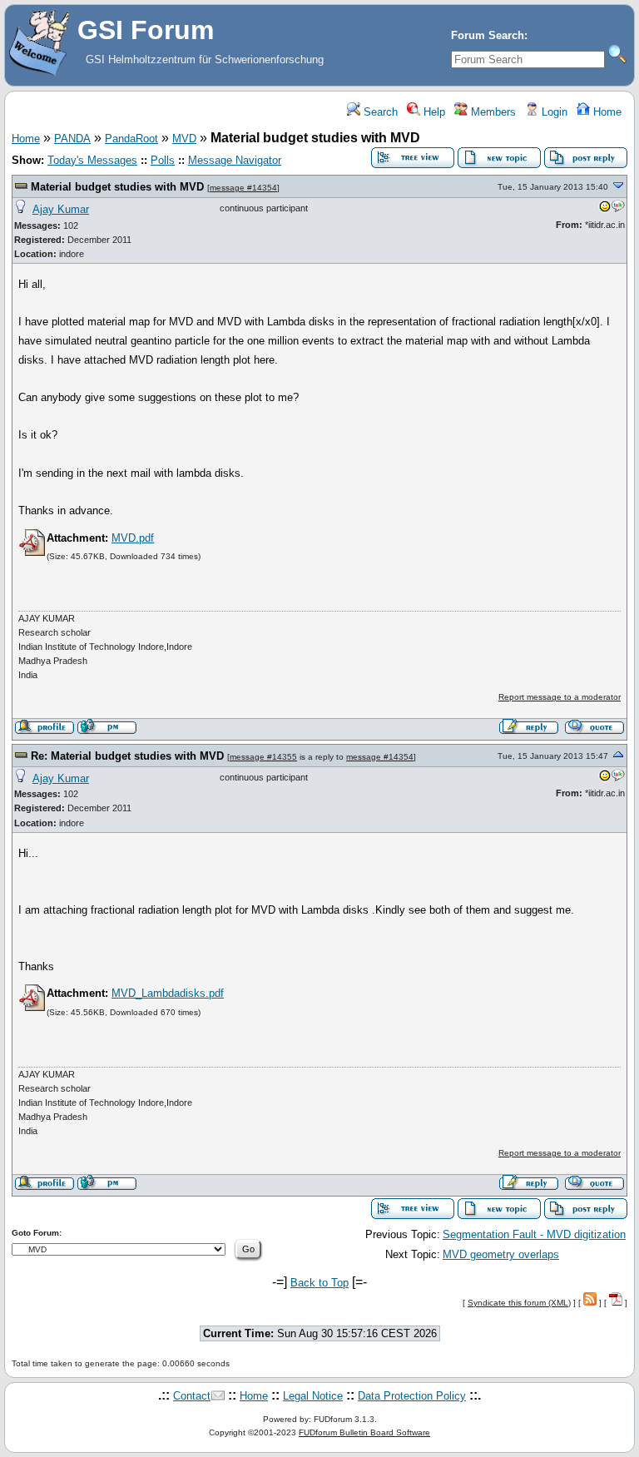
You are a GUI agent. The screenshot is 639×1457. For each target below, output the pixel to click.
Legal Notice (313, 1396)
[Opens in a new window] (605, 210)
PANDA (72, 138)
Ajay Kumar (60, 209)
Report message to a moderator (559, 696)
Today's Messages (92, 160)
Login (552, 112)
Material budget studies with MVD (117, 187)
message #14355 (263, 756)
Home (606, 112)
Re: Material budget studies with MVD (127, 756)
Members (492, 112)
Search (379, 112)
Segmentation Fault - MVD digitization (534, 1234)
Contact (192, 1396)
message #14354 (243, 187)
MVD (184, 138)
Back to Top (319, 1282)
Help (432, 112)
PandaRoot (131, 138)
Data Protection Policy (412, 1396)
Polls (163, 160)
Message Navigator (234, 160)
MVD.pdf (132, 538)
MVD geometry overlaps (501, 1254)
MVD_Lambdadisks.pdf (167, 993)
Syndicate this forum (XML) (519, 1302)
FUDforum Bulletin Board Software (364, 1432)
